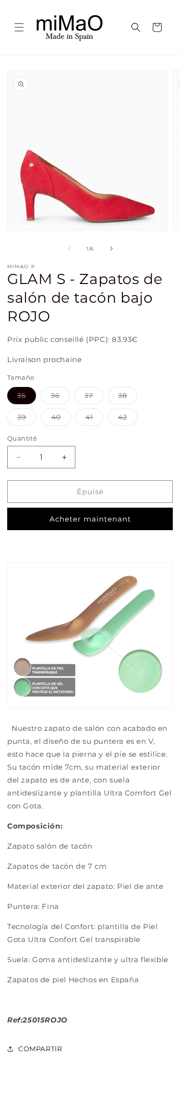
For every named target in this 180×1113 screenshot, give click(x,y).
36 (60, 397)
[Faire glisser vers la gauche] (69, 248)
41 (94, 419)
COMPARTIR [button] (40, 1049)
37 (93, 397)
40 (61, 419)
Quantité (22, 438)
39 (26, 419)
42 (127, 419)
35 (26, 397)
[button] (19, 27)
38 (127, 397)
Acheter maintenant (90, 518)
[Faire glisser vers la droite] (111, 248)
